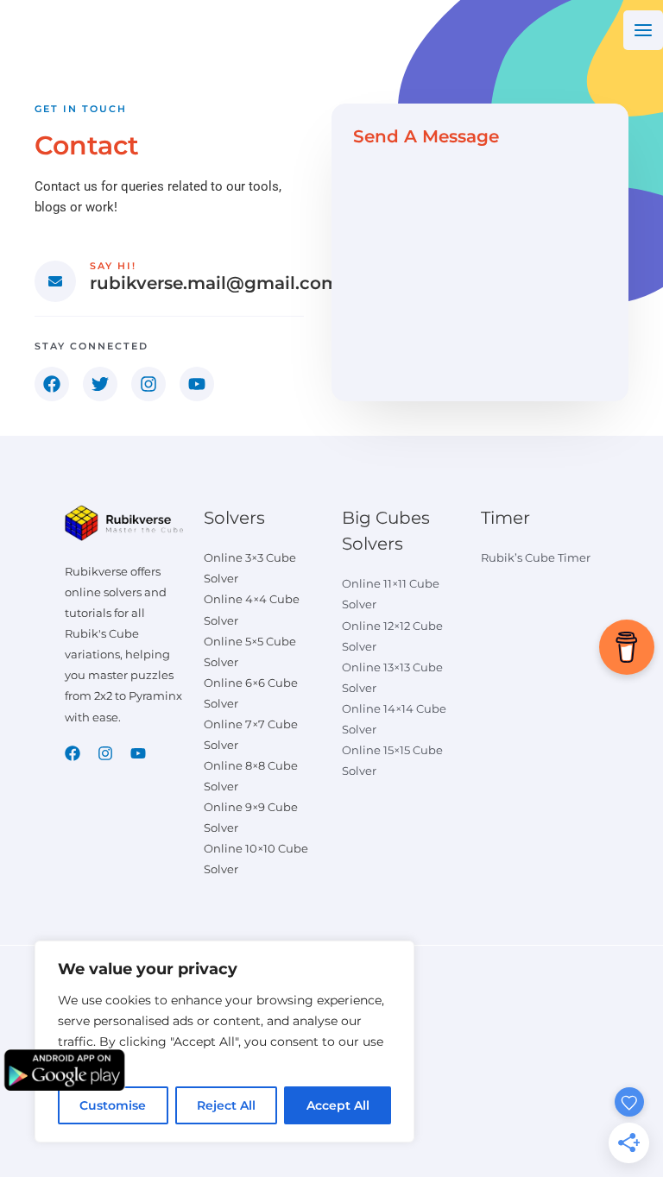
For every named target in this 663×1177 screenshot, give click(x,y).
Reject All (226, 1105)
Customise (112, 1105)
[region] (224, 1041)
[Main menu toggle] (643, 30)
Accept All (337, 1105)
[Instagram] (105, 753)
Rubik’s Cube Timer (535, 557)
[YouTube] (138, 753)
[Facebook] (72, 753)
